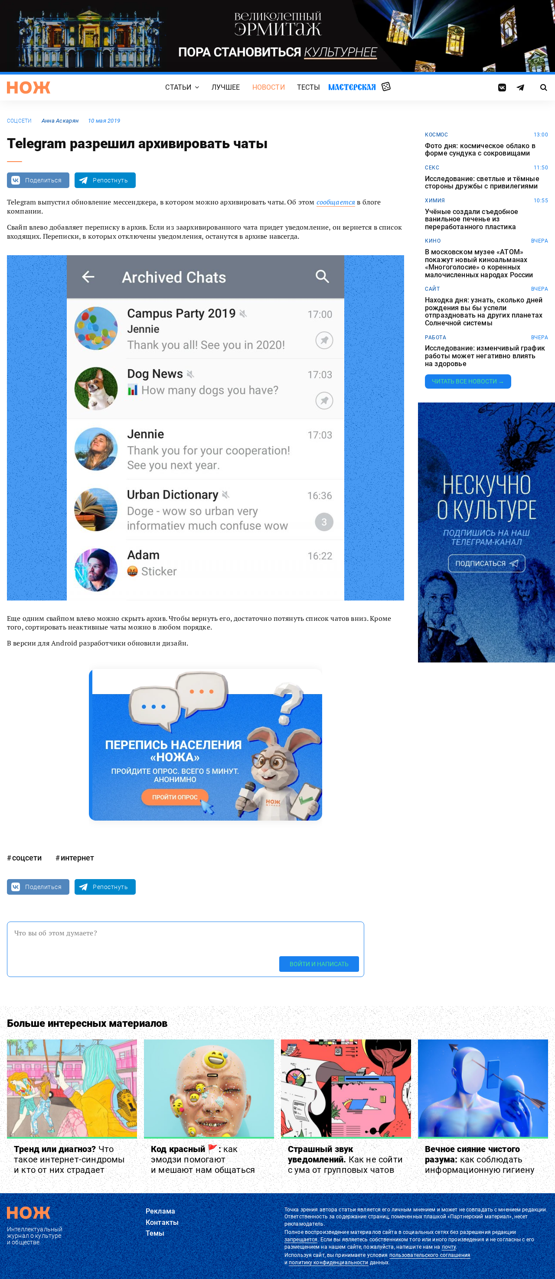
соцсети (19, 121)
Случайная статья (386, 87)
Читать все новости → (468, 381)
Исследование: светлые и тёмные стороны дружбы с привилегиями (482, 182)
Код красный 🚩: (203, 1159)
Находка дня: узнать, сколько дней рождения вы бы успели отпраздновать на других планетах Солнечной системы (483, 311)
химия (435, 201)
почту (449, 1247)
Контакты (162, 1222)
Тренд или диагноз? (69, 1159)
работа (435, 337)
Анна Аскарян (60, 120)
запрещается (300, 1240)
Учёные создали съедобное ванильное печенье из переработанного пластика (471, 219)
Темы (155, 1233)
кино (433, 241)
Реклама (160, 1211)
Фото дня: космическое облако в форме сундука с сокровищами (480, 149)
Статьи (178, 87)
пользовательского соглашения (429, 1255)
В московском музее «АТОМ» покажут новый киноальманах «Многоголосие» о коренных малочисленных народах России (479, 263)
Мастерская (352, 86)
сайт (432, 289)
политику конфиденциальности (328, 1263)
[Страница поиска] (544, 87)
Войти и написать (319, 964)
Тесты (308, 87)
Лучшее (226, 87)
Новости (268, 87)
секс (432, 168)
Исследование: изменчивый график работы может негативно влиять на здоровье (485, 355)
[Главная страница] (28, 87)
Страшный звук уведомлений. (345, 1159)
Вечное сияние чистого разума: (479, 1159)
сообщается (336, 202)
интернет (77, 857)
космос (436, 135)
